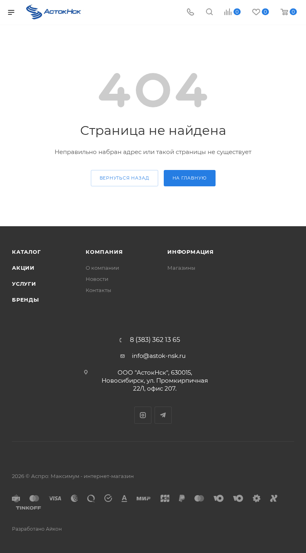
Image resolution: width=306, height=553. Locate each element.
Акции (23, 268)
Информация (190, 252)
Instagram (142, 415)
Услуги (24, 283)
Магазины (181, 268)
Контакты (98, 290)
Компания (104, 252)
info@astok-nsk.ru (159, 355)
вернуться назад (124, 178)
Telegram (163, 415)
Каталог (26, 252)
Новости (97, 279)
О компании (102, 268)
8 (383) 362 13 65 (155, 340)
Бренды (25, 299)
